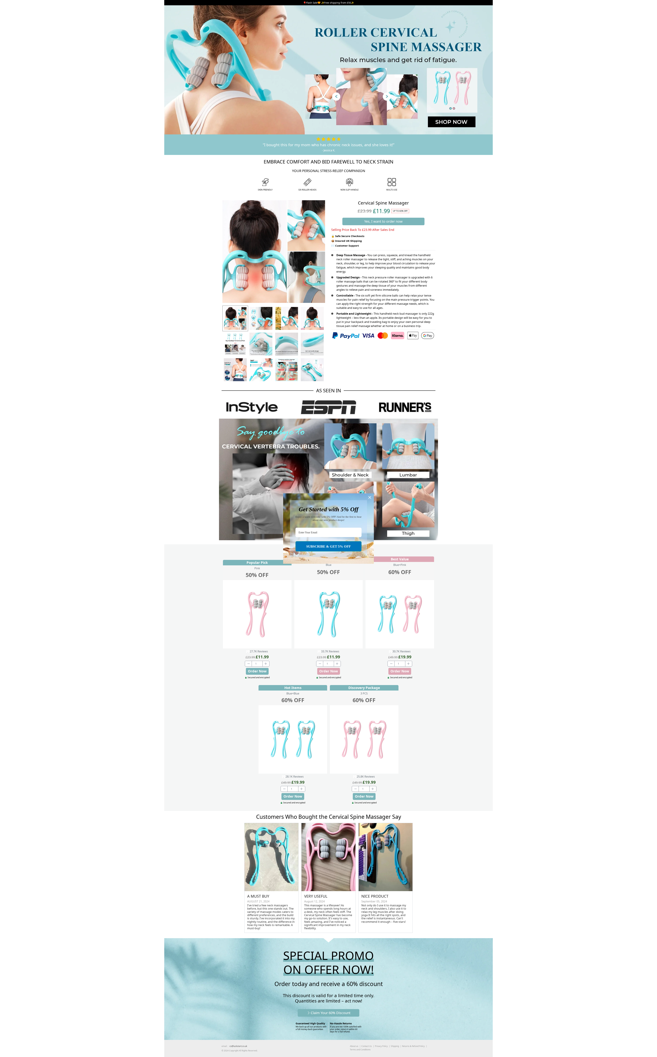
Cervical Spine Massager (383, 203)
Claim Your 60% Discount (330, 1012)
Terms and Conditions (360, 1049)
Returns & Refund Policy (413, 1046)
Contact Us (366, 1046)
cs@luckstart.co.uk (238, 1046)
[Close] (370, 497)
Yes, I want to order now (383, 221)
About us (354, 1046)
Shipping (395, 1046)
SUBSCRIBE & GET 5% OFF (328, 546)
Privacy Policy (381, 1046)
